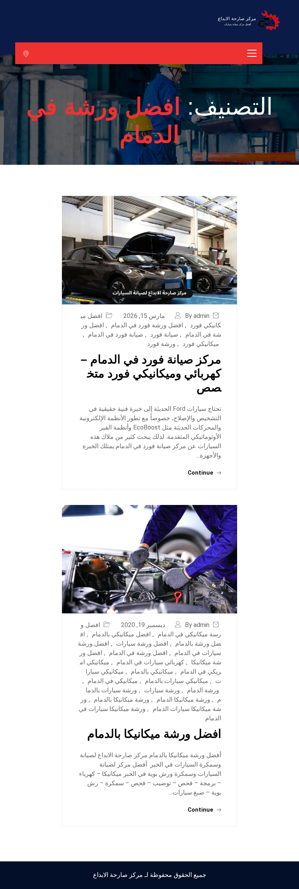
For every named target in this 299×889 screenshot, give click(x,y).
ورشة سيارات (162, 690)
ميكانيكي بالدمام (152, 671)
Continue (201, 472)
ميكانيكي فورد (201, 344)
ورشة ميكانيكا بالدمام (122, 699)
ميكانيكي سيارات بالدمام (176, 681)
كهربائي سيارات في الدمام (150, 662)
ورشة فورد (161, 344)
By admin (197, 316)
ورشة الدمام (203, 690)
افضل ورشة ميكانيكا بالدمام (154, 733)
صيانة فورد (164, 334)
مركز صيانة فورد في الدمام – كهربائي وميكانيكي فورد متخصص (151, 373)
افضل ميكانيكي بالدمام (121, 634)
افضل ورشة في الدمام (138, 653)
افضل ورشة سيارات (142, 643)
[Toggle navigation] (251, 53)
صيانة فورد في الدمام (115, 334)
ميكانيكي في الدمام (113, 681)
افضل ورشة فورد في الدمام (147, 325)
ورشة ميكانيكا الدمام (183, 699)
